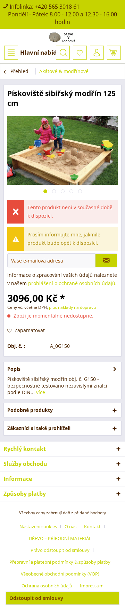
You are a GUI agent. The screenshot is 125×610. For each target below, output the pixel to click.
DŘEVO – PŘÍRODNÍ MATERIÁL (60, 538)
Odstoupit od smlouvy (36, 598)
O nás (70, 526)
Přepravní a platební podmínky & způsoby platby (59, 562)
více (40, 392)
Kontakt (92, 526)
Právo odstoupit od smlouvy (60, 550)
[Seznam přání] (80, 53)
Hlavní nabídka (42, 52)
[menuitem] (34, 53)
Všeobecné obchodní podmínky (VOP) (60, 574)
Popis (13, 369)
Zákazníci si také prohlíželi (38, 428)
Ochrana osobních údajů (47, 585)
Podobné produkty (30, 410)
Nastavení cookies (38, 526)
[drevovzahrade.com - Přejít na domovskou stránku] (62, 37)
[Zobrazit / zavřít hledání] (63, 53)
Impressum (91, 585)
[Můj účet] (97, 53)
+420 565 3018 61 (57, 6)
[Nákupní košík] (114, 53)
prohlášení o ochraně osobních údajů (71, 283)
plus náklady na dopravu (72, 307)
